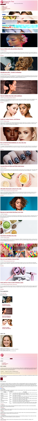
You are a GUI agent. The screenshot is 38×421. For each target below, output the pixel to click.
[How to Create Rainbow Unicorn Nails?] (18, 257)
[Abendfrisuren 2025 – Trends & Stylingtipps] (18, 70)
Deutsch (5, 50)
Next (5, 293)
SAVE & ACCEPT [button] (3, 420)
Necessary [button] (1, 387)
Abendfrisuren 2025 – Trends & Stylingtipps (10, 72)
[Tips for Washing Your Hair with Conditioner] (18, 93)
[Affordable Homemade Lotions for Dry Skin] (18, 186)
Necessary (2, 388)
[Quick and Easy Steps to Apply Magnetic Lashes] (18, 280)
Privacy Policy (4, 364)
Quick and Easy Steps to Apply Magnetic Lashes (11, 282)
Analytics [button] (1, 410)
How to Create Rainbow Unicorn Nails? (9, 259)
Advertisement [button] (2, 414)
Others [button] (1, 417)
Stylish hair (4, 9)
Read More (4, 14)
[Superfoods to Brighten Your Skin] (18, 233)
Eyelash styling (4, 7)
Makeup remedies (4, 6)
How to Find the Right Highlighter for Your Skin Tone (13, 142)
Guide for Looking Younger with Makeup (10, 119)
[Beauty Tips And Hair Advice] (7, 3)
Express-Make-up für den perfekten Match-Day (11, 48)
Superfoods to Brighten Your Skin (8, 235)
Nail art (3, 10)
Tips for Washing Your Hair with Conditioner (11, 95)
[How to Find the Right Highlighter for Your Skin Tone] (18, 140)
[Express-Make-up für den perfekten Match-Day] (18, 46)
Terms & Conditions (5, 363)
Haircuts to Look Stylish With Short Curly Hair (11, 212)
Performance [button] (2, 407)
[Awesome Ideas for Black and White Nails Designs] (18, 164)
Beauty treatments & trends (6, 8)
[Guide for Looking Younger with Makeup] (18, 117)
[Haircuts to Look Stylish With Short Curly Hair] (18, 210)
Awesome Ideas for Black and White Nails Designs (12, 166)
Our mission (4, 362)
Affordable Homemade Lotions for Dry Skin (10, 188)
